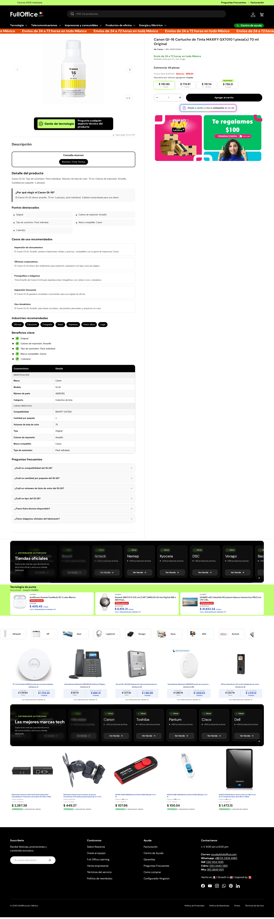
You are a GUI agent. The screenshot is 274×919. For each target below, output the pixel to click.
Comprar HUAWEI (30, 590)
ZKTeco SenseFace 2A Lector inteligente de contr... (240, 684)
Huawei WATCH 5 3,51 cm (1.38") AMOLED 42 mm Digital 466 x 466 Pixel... (145, 598)
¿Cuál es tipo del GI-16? (73, 498)
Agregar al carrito (224, 101)
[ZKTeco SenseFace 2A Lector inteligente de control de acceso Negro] (240, 664)
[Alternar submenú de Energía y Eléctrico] (165, 25)
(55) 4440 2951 (218, 865)
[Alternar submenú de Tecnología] (26, 25)
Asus (173, 634)
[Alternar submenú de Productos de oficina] (134, 25)
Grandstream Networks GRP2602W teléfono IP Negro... (85, 684)
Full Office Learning (98, 859)
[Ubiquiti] (5, 634)
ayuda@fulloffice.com (224, 854)
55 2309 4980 (226, 858)
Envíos (237, 905)
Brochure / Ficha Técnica (73, 162)
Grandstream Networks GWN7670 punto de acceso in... (189, 684)
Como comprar (152, 872)
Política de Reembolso (219, 905)
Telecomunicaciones (44, 25)
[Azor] (68, 634)
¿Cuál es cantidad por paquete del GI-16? (73, 478)
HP (48, 634)
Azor (79, 634)
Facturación (257, 2)
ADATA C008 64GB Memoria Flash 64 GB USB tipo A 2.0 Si (135, 796)
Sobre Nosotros (96, 846)
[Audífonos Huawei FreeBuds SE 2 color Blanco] (20, 602)
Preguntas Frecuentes (233, 2)
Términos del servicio (99, 872)
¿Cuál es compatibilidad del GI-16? (73, 468)
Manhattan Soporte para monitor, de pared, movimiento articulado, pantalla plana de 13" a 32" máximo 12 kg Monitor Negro (82, 796)
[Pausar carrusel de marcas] (259, 578)
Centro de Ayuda (153, 853)
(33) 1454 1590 (215, 862)
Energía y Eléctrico (151, 25)
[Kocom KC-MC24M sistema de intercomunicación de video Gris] (137, 664)
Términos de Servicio (254, 905)
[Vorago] (130, 634)
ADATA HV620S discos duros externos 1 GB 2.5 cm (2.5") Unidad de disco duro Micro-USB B (237, 796)
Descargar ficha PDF (125, 135)
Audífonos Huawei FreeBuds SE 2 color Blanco (53, 597)
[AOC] (193, 634)
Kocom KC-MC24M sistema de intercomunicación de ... (137, 684)
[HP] (36, 634)
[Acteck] (224, 634)
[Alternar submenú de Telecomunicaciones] (60, 25)
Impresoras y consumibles (81, 25)
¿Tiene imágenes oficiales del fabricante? (73, 518)
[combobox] (146, 13)
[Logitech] (99, 634)
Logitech (110, 634)
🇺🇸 (231, 877)
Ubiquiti (17, 634)
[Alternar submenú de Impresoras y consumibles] (100, 25)
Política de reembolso (99, 878)
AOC (204, 634)
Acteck (235, 634)
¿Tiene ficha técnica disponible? (73, 508)
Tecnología (17, 25)
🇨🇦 (249, 877)
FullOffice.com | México (27, 905)
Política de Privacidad (194, 905)
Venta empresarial (97, 865)
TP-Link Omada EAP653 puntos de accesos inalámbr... (33, 684)
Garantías (149, 859)
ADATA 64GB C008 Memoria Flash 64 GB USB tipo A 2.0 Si (187, 796)
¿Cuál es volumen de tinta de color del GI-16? (73, 488)
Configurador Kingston (157, 878)
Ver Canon (158, 53)
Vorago (141, 634)
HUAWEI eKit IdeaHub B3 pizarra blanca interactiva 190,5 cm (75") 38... (230, 598)
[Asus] (162, 634)
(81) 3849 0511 (215, 869)
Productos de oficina (119, 25)
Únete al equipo (96, 853)
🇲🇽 (214, 877)
